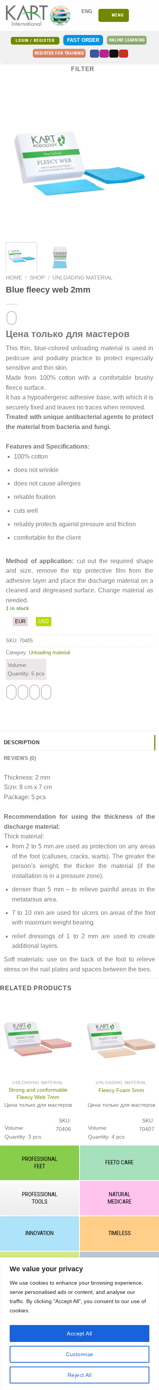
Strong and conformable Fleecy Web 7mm (38, 1093)
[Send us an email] (113, 54)
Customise (79, 1354)
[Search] (137, 15)
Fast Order (83, 40)
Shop (37, 278)
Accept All (79, 1333)
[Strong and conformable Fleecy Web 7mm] (38, 1038)
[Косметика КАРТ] (42, 15)
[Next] (140, 162)
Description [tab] (21, 742)
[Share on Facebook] (23, 692)
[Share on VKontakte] (46, 692)
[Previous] (18, 162)
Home (14, 278)
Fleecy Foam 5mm (121, 1090)
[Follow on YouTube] (123, 54)
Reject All (79, 1375)
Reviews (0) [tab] (20, 758)
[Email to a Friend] (34, 692)
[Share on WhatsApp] (11, 692)
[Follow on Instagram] (104, 54)
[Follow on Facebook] (94, 54)
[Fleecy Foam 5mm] (121, 1038)
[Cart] (149, 15)
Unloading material (82, 278)
